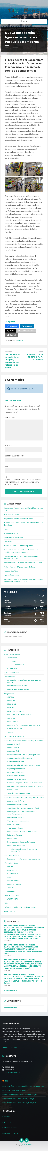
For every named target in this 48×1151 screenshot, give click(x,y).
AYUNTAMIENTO (12, 899)
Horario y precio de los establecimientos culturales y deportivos (22, 812)
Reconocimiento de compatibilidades (21, 842)
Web (6, 466)
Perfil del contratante (11, 895)
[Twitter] (26, 1140)
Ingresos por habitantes (16, 769)
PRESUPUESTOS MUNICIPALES (18, 689)
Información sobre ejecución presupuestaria (23, 765)
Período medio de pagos (16, 779)
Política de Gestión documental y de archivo (20, 907)
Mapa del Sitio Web (11, 571)
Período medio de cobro (16, 776)
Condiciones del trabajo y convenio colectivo (23, 808)
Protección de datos (11, 575)
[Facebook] (21, 1140)
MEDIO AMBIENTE (13, 721)
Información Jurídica (11, 855)
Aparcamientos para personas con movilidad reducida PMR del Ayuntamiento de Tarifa (23, 580)
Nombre (9, 445)
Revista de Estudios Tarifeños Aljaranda (18, 546)
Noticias (15, 48)
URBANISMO (11, 891)
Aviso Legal (6, 1122)
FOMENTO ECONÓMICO (15, 711)
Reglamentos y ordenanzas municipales (18, 518)
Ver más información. (10, 1047)
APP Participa (8, 541)
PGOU (6, 529)
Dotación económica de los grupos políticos (23, 754)
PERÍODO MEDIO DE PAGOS (17, 686)
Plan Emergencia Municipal (13, 537)
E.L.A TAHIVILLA (12, 873)
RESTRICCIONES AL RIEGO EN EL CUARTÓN (35, 357)
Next (41, 352)
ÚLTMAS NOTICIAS (10, 911)
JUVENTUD (11, 718)
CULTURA (10, 697)
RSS (6, 1080)
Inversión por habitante (15, 772)
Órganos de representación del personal (22, 831)
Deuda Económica (13, 751)
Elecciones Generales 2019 (14, 736)
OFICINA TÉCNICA (13, 881)
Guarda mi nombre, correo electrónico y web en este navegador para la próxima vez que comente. (23, 482)
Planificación (12, 838)
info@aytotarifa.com (12, 1072)
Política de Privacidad (10, 1133)
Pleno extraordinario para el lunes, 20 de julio (18, 1098)
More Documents (10, 990)
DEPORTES (11, 700)
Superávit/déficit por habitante (18, 793)
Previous (8, 352)
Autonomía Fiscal (13, 744)
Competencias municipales (17, 804)
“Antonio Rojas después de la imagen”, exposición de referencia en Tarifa (12, 361)
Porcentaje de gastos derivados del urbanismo (24, 783)
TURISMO (10, 732)
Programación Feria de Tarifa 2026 (14, 1090)
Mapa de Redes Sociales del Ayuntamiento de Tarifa (23, 563)
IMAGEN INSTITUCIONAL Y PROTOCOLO (21, 715)
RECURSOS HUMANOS (15, 884)
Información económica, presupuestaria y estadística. (23, 740)
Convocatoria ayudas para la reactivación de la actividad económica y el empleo (21, 551)
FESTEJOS (11, 708)
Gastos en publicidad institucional (19, 758)
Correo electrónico (14, 456)
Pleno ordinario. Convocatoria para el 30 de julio (19, 1094)
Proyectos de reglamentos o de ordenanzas (23, 859)
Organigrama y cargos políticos (19, 821)
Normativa (6, 1116)
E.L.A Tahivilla (12, 668)
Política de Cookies (9, 1128)
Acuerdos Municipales (12, 654)
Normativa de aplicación (16, 817)
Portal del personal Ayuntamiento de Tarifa (19, 567)
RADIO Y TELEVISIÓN (14, 729)
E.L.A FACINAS (12, 870)
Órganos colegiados (14, 824)
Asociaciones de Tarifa (15, 801)
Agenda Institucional (11, 672)
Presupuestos (12, 790)
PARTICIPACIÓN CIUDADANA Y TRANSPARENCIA (23, 725)
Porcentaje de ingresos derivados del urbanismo (25, 786)
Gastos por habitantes (15, 762)
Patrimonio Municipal (14, 835)
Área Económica (10, 676)
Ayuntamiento (12, 658)
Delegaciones (9, 693)
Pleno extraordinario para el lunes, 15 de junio (19, 1103)
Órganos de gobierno (15, 828)
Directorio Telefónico (11, 514)
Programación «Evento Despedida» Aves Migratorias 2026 (23, 1086)
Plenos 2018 (19, 665)
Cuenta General (13, 747)
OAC (9, 877)
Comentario (10, 418)
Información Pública (11, 863)
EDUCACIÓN (11, 704)
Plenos (13, 661)
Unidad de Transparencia (16, 845)
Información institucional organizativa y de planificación (24, 797)
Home (7, 48)
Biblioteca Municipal (11, 533)
